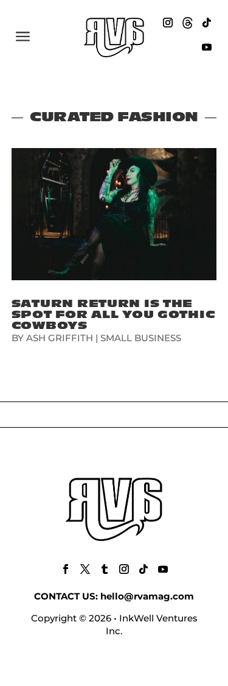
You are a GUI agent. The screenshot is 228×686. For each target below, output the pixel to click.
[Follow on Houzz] (187, 22)
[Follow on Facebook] (65, 569)
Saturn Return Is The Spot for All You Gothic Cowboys (113, 314)
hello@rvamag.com (147, 596)
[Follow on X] (85, 569)
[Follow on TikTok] (206, 22)
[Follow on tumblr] (104, 569)
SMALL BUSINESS (140, 338)
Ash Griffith (59, 338)
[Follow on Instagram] (168, 22)
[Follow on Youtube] (206, 47)
